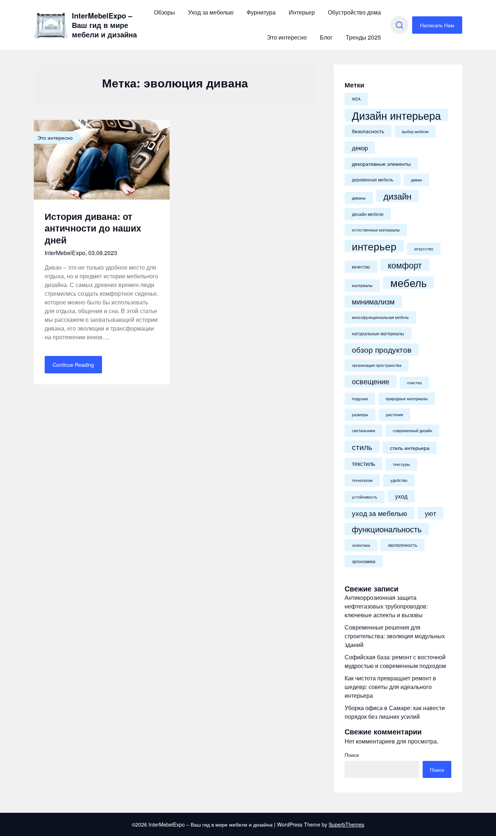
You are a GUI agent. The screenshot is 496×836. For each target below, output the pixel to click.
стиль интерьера (410, 447)
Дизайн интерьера (396, 115)
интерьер (374, 246)
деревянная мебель (372, 179)
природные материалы (407, 398)
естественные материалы (376, 230)
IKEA (356, 99)
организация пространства (376, 365)
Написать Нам (437, 25)
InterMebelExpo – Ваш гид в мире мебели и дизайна (104, 25)
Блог (326, 37)
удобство (398, 480)
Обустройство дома (354, 12)
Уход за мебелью (210, 12)
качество (361, 266)
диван (416, 180)
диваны (359, 198)
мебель (408, 282)
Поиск (352, 754)
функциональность (387, 528)
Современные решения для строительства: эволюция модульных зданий (395, 636)
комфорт (405, 265)
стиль (362, 446)
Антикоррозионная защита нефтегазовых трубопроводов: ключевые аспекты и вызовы (386, 606)
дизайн (397, 196)
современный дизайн (412, 430)
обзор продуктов (381, 349)
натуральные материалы (378, 333)
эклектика (361, 545)
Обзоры (164, 12)
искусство (423, 248)
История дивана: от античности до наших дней (93, 228)
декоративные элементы (381, 163)
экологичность (402, 545)
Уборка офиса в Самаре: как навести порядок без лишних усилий (395, 712)
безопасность (368, 131)
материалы (362, 285)
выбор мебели (415, 131)
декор (360, 147)
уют (430, 513)
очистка (414, 382)
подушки (360, 398)
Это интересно (287, 37)
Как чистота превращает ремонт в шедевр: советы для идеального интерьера (390, 687)
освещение (370, 381)
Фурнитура (261, 12)
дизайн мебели (367, 214)
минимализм (373, 301)
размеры (360, 414)
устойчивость (364, 497)
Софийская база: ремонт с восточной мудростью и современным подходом (395, 661)
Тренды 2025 (363, 37)
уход (401, 496)
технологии (362, 480)
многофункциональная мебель (380, 317)
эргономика (363, 561)
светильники (363, 430)
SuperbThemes (346, 824)
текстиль (363, 463)
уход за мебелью (379, 513)
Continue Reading (73, 364)
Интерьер (302, 12)
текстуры (401, 464)
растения (394, 414)
